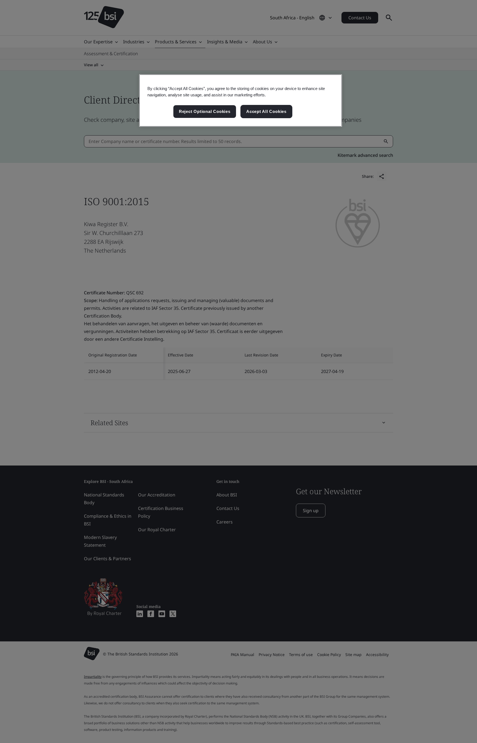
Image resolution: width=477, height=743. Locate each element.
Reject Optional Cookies (204, 111)
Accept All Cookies (266, 111)
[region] (240, 100)
